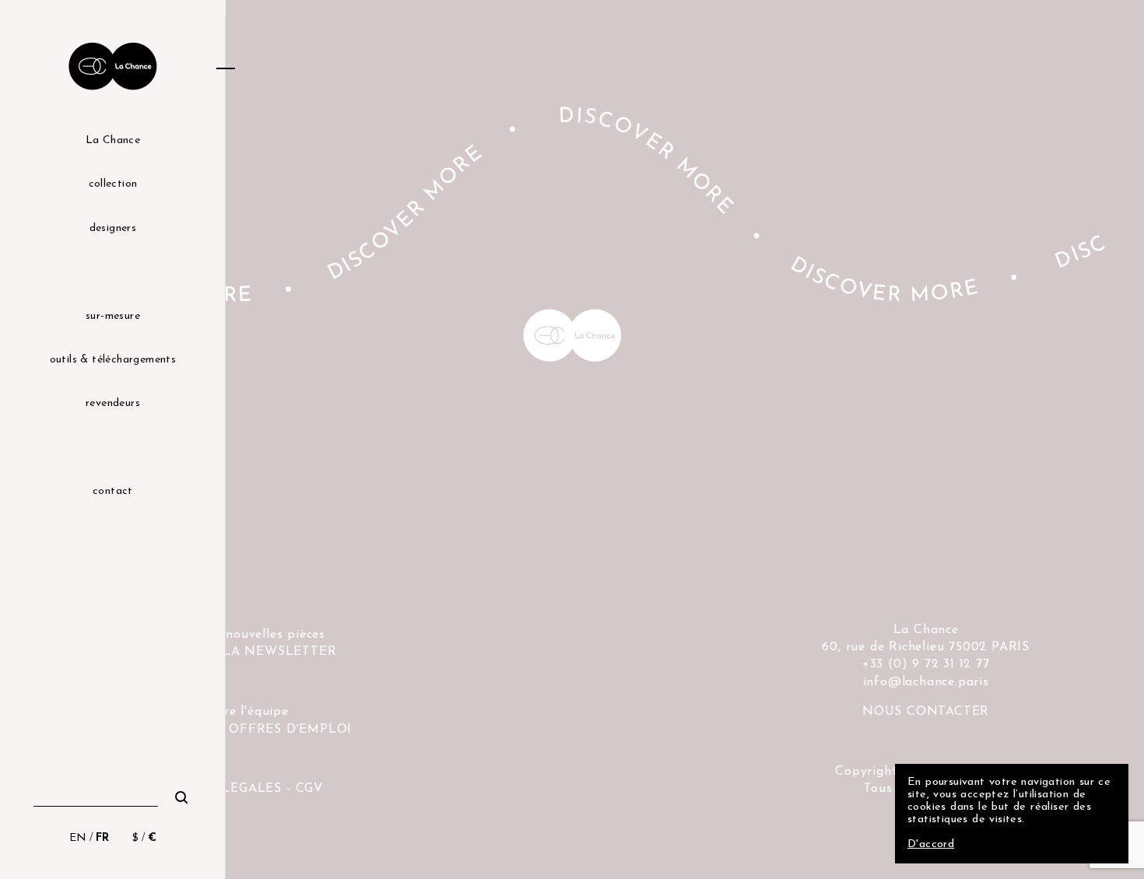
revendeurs (113, 403)
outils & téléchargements (113, 360)
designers (113, 228)
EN (77, 838)
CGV (310, 789)
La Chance (113, 140)
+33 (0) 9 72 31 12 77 (926, 664)
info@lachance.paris (926, 682)
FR (102, 838)
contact (113, 491)
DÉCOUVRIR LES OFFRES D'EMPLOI (233, 729)
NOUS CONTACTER (925, 712)
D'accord (930, 844)
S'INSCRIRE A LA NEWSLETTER (233, 652)
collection (113, 184)
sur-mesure (113, 316)
